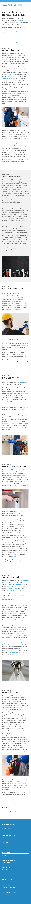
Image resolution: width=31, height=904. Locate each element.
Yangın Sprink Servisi (6, 840)
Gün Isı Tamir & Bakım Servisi (8, 835)
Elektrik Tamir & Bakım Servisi (8, 833)
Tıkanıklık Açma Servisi (7, 828)
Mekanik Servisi (5, 842)
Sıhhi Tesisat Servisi (6, 830)
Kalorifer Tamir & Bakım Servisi (9, 837)
